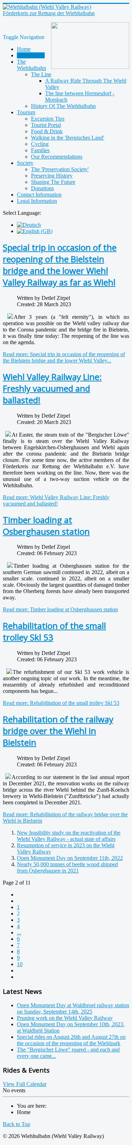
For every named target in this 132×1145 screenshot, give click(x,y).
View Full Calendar (24, 1084)
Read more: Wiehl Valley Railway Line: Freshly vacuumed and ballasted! (56, 500)
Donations (42, 188)
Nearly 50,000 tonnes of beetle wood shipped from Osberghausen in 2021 (67, 867)
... (19, 932)
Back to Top (16, 1124)
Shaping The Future (53, 182)
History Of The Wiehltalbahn (63, 106)
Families (40, 150)
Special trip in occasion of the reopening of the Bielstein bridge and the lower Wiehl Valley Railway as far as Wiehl (60, 265)
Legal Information (37, 201)
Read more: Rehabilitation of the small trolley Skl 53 (61, 703)
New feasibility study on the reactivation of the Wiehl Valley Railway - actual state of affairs (68, 836)
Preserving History (52, 176)
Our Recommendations (56, 157)
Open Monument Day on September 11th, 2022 (70, 858)
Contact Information (39, 195)
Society (25, 163)
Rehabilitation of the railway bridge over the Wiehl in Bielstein (58, 730)
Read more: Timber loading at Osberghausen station (60, 609)
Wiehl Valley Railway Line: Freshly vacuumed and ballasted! (52, 388)
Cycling (40, 144)
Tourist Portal (46, 125)
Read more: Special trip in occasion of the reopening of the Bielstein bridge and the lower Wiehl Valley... (64, 357)
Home (24, 49)
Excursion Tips (47, 119)
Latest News (31, 55)
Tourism (26, 112)
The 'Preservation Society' (60, 169)
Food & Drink (47, 131)
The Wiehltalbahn (31, 65)
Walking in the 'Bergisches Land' (67, 138)
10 (20, 964)
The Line (41, 74)
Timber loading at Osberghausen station (46, 525)
